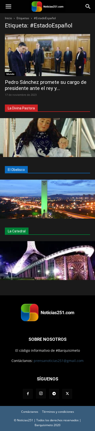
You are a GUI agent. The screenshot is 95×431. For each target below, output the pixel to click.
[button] (8, 6)
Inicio (8, 18)
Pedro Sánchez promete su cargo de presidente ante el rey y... (45, 85)
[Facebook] (28, 394)
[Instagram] (41, 393)
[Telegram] (54, 394)
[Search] (88, 6)
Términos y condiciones (58, 412)
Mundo (10, 74)
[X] (67, 394)
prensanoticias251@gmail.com (59, 360)
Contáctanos (29, 412)
